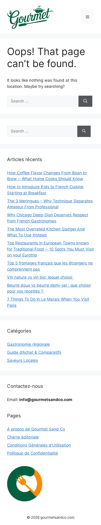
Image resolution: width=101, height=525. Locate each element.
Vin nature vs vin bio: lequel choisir (40, 277)
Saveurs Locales (22, 360)
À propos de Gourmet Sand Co (36, 429)
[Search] (85, 101)
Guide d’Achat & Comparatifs (34, 352)
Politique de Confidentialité (32, 453)
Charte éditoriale (23, 437)
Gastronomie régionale (28, 344)
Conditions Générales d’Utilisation (39, 445)
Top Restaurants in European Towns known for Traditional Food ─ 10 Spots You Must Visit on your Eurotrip (50, 249)
